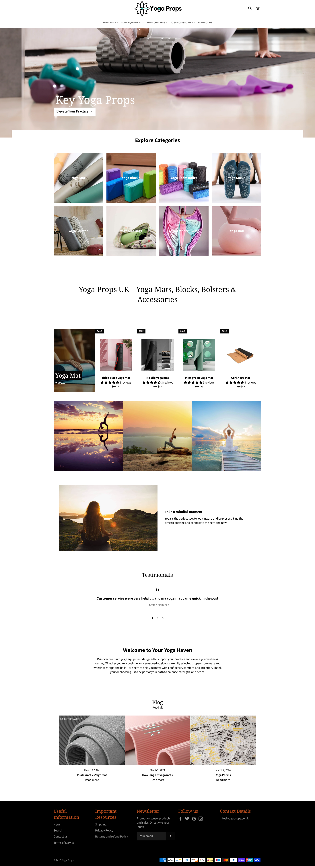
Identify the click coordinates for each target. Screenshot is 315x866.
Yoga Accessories (181, 22)
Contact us (205, 22)
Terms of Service (64, 843)
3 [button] (163, 618)
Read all (157, 707)
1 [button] (152, 618)
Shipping (100, 824)
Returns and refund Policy (111, 836)
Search (58, 830)
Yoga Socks (236, 178)
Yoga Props (68, 860)
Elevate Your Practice (74, 111)
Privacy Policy (104, 830)
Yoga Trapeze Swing (184, 231)
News (57, 824)
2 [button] (157, 618)
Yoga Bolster (78, 231)
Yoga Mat (78, 178)
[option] (157, 83)
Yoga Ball (237, 231)
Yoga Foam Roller (184, 178)
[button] (110, 382)
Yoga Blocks (131, 178)
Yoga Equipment (131, 22)
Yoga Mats (109, 22)
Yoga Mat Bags (131, 231)
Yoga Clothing (156, 22)
